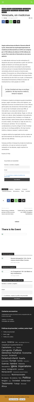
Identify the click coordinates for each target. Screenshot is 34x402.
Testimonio (7, 383)
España (22, 358)
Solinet (5, 18)
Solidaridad (25, 380)
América (26, 10)
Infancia (4, 369)
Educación (5, 355)
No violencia (13, 378)
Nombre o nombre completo (11, 164)
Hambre (13, 363)
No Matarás (9, 8)
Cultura (17, 350)
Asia (16, 342)
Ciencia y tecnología (6, 10)
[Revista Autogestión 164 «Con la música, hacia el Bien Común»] (6, 260)
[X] (7, 21)
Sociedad (28, 191)
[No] (32, 398)
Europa (13, 361)
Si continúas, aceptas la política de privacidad (16, 295)
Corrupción (24, 189)
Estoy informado (13, 399)
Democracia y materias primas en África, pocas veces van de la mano (8, 212)
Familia (19, 361)
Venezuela (4, 12)
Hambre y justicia (14, 10)
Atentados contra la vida (17, 8)
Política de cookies (8, 337)
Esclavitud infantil (10, 358)
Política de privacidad (9, 332)
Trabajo (17, 383)
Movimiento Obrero (6, 374)
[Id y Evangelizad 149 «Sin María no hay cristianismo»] (6, 274)
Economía (26, 353)
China (14, 347)
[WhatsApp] (11, 21)
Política (27, 377)
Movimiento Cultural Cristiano (20, 372)
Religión (5, 380)
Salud (22, 191)
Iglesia (14, 366)
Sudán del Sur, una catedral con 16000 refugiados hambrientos (25, 212)
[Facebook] (3, 21)
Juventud (21, 369)
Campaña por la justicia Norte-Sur (12, 345)
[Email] (14, 21)
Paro (20, 378)
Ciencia (18, 347)
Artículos (8, 6)
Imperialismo (21, 10)
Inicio (3, 6)
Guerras (5, 363)
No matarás (5, 378)
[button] (2, 2)
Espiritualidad (5, 361)
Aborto (4, 342)
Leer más (22, 399)
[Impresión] (18, 21)
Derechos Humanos (6, 191)
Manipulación (7, 372)
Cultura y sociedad (26, 8)
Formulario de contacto (8, 321)
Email (5, 170)
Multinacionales (18, 374)
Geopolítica (26, 361)
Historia (21, 364)
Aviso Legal (6, 334)
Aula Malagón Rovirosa (24, 342)
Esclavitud (13, 355)
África (4, 386)
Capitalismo (17, 189)
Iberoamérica (16, 191)
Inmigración (12, 369)
